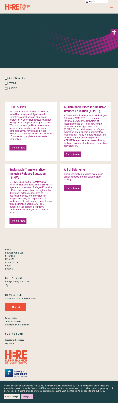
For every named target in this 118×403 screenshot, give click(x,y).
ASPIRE (13, 88)
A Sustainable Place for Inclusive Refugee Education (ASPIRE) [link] (85, 109)
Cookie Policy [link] (76, 390)
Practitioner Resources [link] (14, 339)
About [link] (8, 265)
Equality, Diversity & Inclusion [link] (17, 324)
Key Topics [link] (9, 343)
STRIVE (13, 83)
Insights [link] (10, 259)
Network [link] (10, 256)
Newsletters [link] (12, 262)
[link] (114, 32)
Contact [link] (9, 268)
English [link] (91, 2)
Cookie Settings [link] (11, 396)
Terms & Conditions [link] (13, 321)
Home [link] (8, 249)
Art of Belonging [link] (74, 169)
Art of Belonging (17, 78)
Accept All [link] (27, 396)
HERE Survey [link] (17, 107)
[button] (111, 7)
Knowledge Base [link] (14, 252)
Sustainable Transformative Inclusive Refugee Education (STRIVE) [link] (27, 173)
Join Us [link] (15, 306)
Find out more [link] (18, 147)
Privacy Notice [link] (11, 318)
